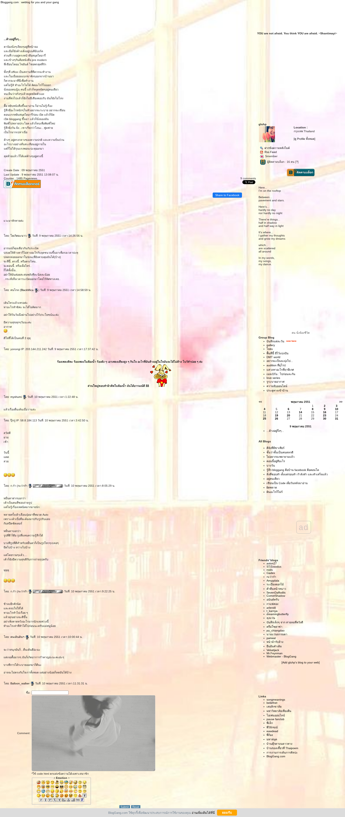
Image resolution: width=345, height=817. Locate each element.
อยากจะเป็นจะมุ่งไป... (280, 360)
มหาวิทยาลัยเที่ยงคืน (279, 711)
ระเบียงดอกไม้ (275, 584)
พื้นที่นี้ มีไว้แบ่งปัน (277, 353)
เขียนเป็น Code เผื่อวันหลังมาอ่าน (287, 483)
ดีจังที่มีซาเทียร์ (276, 448)
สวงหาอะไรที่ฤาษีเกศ (280, 369)
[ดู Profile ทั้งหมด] (304, 138)
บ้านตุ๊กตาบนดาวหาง (279, 743)
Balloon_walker (20, 683)
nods (270, 569)
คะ (270, 348)
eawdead (272, 731)
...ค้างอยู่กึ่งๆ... (275, 430)
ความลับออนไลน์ (277, 386)
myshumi (16, 396)
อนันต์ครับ (273, 599)
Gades (271, 573)
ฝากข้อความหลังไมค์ (277, 148)
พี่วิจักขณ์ (272, 727)
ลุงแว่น (271, 617)
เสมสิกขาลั (274, 706)
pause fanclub (275, 719)
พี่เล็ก (270, 723)
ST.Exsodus (274, 566)
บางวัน (271, 465)
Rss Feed (271, 152)
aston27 (272, 563)
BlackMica (27, 290)
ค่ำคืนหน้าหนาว (276, 588)
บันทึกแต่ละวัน (275, 341)
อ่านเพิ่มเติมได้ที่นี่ (203, 812)
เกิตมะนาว (18, 235)
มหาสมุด (272, 739)
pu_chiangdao (276, 630)
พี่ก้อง (270, 735)
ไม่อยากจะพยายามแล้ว (280, 456)
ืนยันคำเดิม (274, 646)
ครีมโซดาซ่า (274, 626)
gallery (271, 345)
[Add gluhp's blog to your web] (301, 662)
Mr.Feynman (275, 653)
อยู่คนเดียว (273, 478)
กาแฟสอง (272, 604)
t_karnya (272, 611)
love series (273, 377)
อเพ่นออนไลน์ (276, 715)
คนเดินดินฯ (17, 636)
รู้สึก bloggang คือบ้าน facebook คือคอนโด (293, 470)
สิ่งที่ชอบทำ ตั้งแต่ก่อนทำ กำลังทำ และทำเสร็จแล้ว (297, 474)
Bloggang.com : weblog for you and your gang (30, 2)
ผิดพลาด (272, 487)
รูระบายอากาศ (276, 381)
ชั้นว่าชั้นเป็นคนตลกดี (280, 452)
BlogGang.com (276, 756)
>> (340, 401)
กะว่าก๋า (23, 485)
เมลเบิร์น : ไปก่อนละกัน (281, 374)
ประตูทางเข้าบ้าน (277, 390)
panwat (271, 638)
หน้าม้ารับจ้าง (275, 641)
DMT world (273, 357)
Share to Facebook (227, 195)
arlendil (271, 607)
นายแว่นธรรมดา (277, 634)
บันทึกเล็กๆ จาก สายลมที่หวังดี (285, 622)
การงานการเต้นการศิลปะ (282, 752)
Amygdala (273, 580)
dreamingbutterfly (278, 614)
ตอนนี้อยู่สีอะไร (276, 461)
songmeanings (276, 699)
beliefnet (272, 702)
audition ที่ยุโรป (276, 365)
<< (260, 401)
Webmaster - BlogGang (281, 656)
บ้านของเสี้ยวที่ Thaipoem (282, 748)
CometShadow (276, 595)
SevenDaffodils (276, 592)
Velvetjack (273, 650)
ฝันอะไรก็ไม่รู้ (275, 491)
